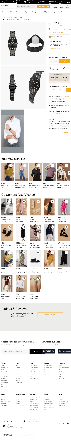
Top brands (4, 405)
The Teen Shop (34, 378)
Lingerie (3, 378)
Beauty (3, 385)
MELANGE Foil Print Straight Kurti (34, 186)
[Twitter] (64, 423)
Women (61, 365)
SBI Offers (47, 410)
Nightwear (4, 380)
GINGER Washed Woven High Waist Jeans (20, 186)
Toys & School (34, 407)
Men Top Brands (63, 372)
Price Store (62, 378)
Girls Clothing (33, 365)
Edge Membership (49, 407)
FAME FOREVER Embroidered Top (48, 272)
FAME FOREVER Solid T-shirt (7, 186)
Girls (60, 376)
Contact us (62, 397)
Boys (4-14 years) (35, 397)
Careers (46, 399)
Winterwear (4, 376)
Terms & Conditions (21, 436)
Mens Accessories (6, 401)
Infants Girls (33, 370)
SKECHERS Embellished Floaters (35, 272)
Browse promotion (55, 48)
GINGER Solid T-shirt (5, 297)
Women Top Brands (64, 367)
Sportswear (4, 382)
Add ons (32, 376)
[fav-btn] (11, 165)
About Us (46, 397)
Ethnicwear (4, 367)
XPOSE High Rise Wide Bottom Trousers (63, 272)
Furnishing (18, 399)
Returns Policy (62, 403)
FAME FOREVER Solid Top (5, 272)
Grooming (18, 378)
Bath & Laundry (20, 405)
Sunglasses (19, 382)
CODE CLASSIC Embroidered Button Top (49, 246)
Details (65, 80)
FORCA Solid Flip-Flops (6, 246)
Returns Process (63, 401)
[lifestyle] (7, 435)
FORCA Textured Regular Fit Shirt (20, 297)
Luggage (3, 403)
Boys (60, 374)
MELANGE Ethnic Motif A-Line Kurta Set (49, 221)
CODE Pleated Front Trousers (6, 220)
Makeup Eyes (48, 365)
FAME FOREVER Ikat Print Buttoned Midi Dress (21, 272)
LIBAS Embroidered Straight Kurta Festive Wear (63, 221)
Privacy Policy (31, 436)
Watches (10, 17)
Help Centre (62, 405)
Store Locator (48, 401)
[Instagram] (68, 423)
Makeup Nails (48, 372)
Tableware (18, 403)
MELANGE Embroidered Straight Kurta (19, 221)
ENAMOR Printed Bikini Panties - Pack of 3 (35, 297)
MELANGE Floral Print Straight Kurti (63, 186)
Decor (17, 397)
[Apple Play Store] (48, 351)
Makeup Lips (47, 370)
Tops (2, 365)
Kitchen (18, 401)
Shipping (61, 399)
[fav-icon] (55, 6)
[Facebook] (59, 423)
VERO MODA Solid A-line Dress (21, 246)
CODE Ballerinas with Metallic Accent (64, 246)
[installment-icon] (50, 29)
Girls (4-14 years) (34, 403)
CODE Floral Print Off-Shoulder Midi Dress (35, 246)
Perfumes (47, 374)
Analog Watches (18, 17)
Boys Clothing (34, 367)
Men (4, 17)
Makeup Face (48, 367)
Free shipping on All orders (56, 32)
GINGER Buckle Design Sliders (34, 220)
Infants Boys (33, 372)
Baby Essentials (34, 405)
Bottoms (3, 370)
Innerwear (18, 376)
